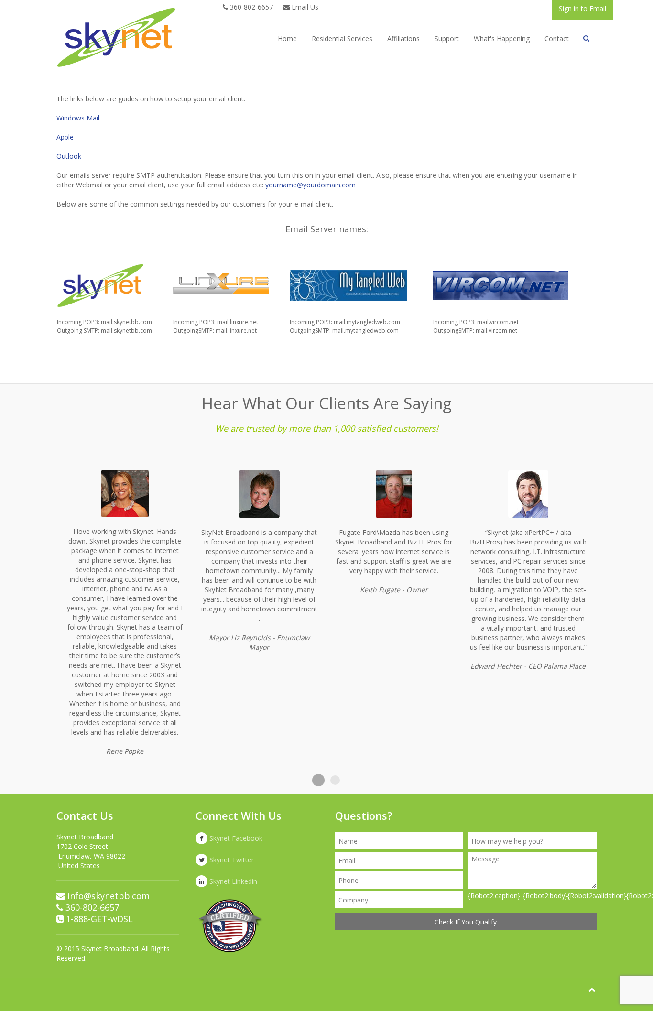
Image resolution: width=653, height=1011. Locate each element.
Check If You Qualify (466, 921)
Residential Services (342, 38)
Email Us (304, 6)
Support (447, 38)
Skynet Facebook (234, 838)
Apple (65, 136)
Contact (556, 38)
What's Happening (502, 38)
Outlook (68, 156)
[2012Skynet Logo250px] (116, 37)
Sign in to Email (582, 8)
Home (287, 38)
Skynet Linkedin (232, 881)
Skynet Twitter (230, 859)
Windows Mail (77, 117)
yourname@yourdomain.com (310, 184)
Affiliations (403, 38)
